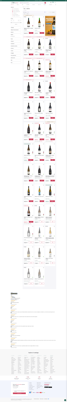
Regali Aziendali (31, 387)
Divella (38, 371)
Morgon (12, 363)
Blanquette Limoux (26, 359)
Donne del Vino (33, 371)
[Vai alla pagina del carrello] (55, 3)
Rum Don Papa (52, 369)
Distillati (45, 4)
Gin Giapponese (46, 359)
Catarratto (19, 357)
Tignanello (12, 371)
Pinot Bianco (19, 360)
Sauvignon (19, 368)
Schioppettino (13, 360)
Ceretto (38, 359)
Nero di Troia (13, 358)
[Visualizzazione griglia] (44, 12)
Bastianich (38, 358)
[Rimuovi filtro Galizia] (28, 13)
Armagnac (45, 357)
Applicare (16, 24)
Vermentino (19, 367)
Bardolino (12, 373)
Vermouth (45, 368)
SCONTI (13, 4)
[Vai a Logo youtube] (48, 384)
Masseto (38, 360)
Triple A (32, 369)
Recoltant (32, 368)
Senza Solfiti (32, 359)
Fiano (18, 366)
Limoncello (45, 366)
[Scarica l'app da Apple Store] (46, 387)
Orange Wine (32, 358)
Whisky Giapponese (46, 360)
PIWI (31, 370)
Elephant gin (52, 370)
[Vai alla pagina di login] (53, 3)
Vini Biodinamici (33, 361)
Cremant (25, 371)
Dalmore (51, 368)
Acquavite (45, 370)
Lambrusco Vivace (26, 363)
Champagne (27, 4)
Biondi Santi (39, 369)
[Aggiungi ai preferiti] (32, 17)
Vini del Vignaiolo (33, 357)
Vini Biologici (32, 360)
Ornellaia (38, 366)
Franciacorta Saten (27, 362)
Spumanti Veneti (26, 373)
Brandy (45, 358)
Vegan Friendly (33, 367)
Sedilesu (38, 357)
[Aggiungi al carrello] (31, 33)
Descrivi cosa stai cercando (25, 2)
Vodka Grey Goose (52, 371)
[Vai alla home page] (14, 2)
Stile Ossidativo (33, 366)
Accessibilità (38, 387)
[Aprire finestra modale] (42, 222)
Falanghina (19, 359)
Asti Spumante (26, 364)
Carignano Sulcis (13, 359)
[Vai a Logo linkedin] (47, 384)
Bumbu (51, 360)
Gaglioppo (12, 372)
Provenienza (50, 4)
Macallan (51, 357)
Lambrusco (12, 364)
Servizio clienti (38, 384)
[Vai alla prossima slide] (65, 0)
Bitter (44, 369)
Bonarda (12, 369)
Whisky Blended (46, 371)
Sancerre (19, 358)
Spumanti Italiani (26, 372)
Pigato (19, 370)
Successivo (15, 299)
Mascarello (38, 367)
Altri (55, 4)
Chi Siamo (30, 384)
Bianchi (18, 4)
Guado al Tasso (39, 370)
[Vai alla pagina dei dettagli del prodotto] (29, 22)
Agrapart (38, 361)
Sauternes (19, 371)
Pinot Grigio (19, 369)
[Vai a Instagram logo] (46, 384)
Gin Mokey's (51, 359)
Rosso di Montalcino (12, 362)
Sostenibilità (30, 385)
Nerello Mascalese (13, 370)
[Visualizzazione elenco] (46, 12)
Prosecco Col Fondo (26, 357)
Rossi (22, 4)
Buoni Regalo (30, 388)
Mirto (44, 367)
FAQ (37, 388)
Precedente (12, 299)
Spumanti (33, 4)
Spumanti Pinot (26, 360)
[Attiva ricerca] (45, 3)
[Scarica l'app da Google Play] (50, 387)
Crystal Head (52, 366)
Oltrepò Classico (26, 370)
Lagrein (12, 357)
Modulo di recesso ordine (40, 386)
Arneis (19, 361)
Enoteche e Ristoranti (32, 386)
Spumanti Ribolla (26, 361)
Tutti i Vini (39, 4)
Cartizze (25, 369)
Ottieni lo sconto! (19, 393)
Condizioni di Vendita (39, 385)
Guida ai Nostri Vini (31, 389)
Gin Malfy (51, 361)
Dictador (51, 367)
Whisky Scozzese (46, 361)
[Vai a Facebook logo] (44, 384)
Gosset (38, 368)
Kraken (51, 358)
